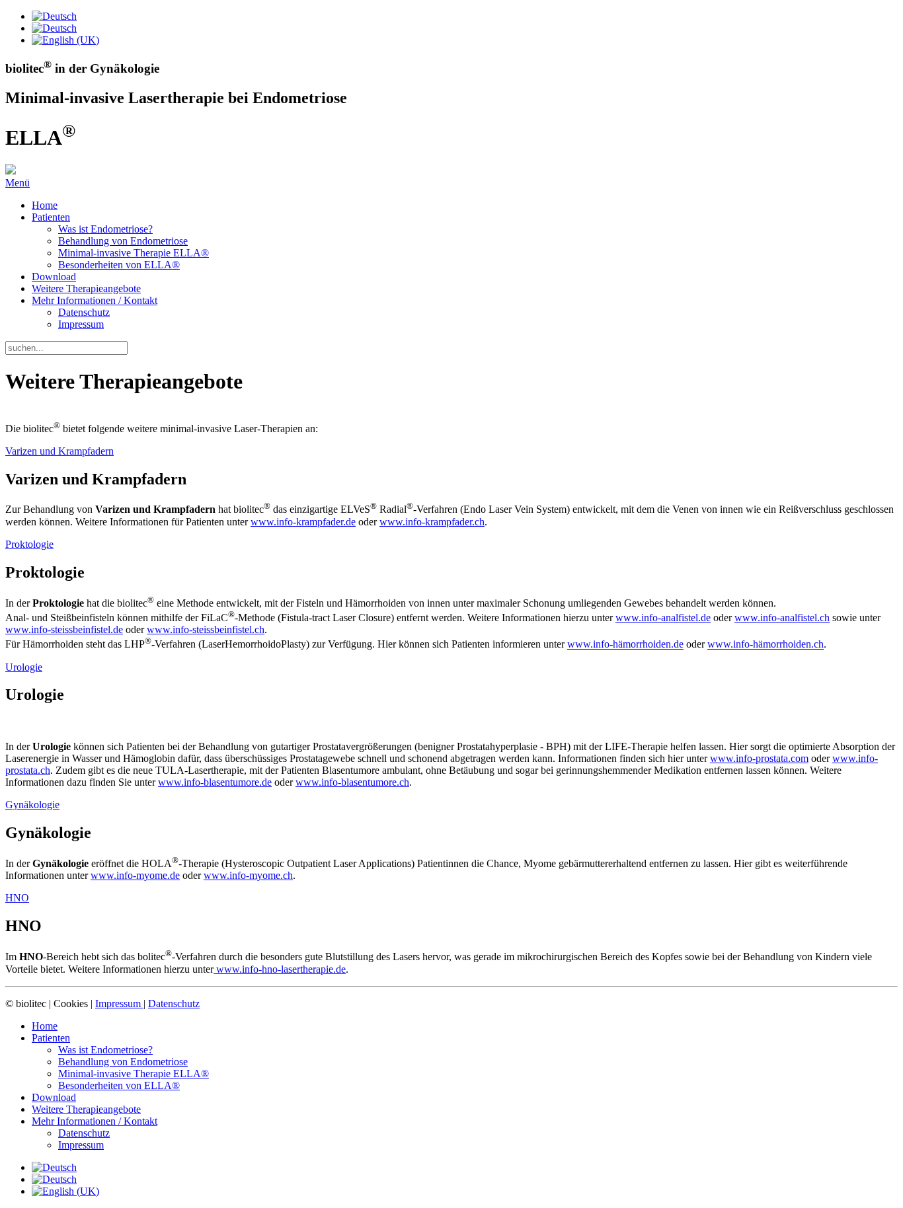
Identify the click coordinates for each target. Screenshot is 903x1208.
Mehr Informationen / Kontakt (94, 300)
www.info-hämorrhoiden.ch (765, 644)
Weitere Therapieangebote (86, 288)
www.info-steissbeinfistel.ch (205, 629)
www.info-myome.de (135, 875)
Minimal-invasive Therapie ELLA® (133, 252)
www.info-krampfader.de (303, 521)
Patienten (51, 217)
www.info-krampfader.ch (432, 521)
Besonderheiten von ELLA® (119, 264)
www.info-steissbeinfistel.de (64, 629)
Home (45, 205)
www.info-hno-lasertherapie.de (280, 969)
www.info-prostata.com (759, 758)
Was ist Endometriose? (105, 229)
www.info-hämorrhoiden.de (625, 644)
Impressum (81, 324)
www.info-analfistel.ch (782, 617)
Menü (17, 182)
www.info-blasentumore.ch (352, 782)
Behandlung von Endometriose (123, 240)
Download (54, 276)
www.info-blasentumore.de (215, 782)
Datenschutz (84, 312)
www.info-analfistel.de (663, 617)
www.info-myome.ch (248, 875)
